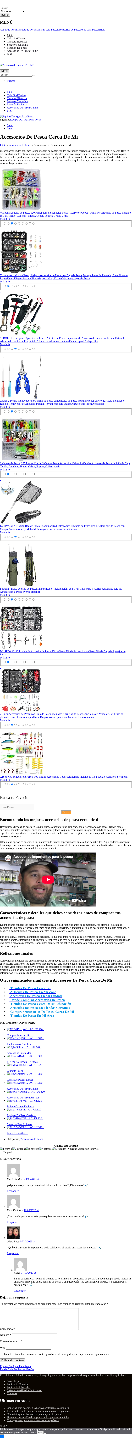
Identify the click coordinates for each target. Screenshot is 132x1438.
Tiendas (11, 80)
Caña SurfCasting (16, 38)
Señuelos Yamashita (17, 44)
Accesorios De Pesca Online (22, 50)
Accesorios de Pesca (69, 29)
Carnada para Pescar (47, 29)
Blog (101, 29)
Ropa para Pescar (89, 29)
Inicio (10, 35)
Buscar (66, 812)
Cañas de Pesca (8, 29)
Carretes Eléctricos (17, 41)
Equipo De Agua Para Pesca (25, 119)
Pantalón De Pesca (17, 47)
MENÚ (4, 71)
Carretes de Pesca (26, 29)
